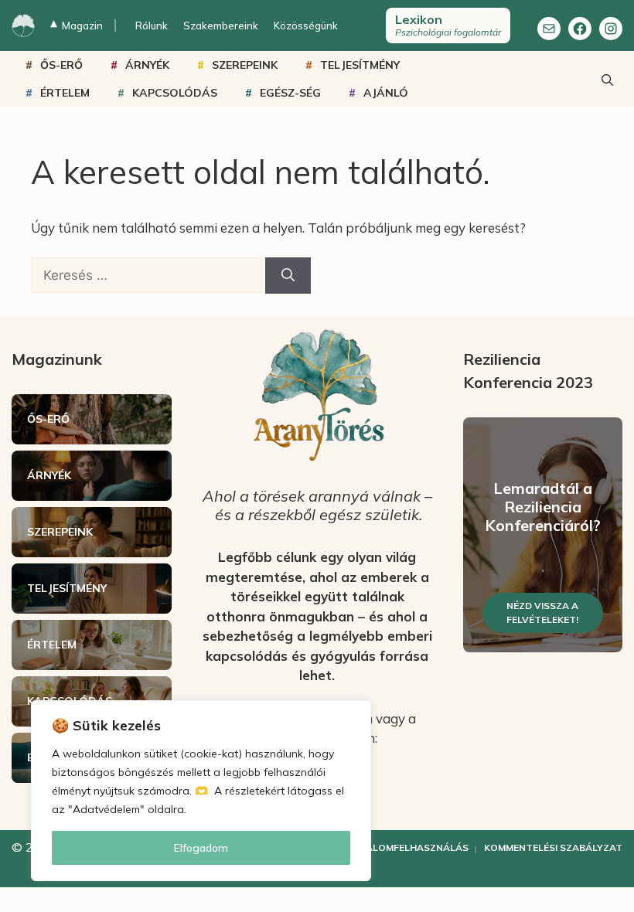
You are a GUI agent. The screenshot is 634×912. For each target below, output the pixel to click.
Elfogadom (201, 848)
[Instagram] (610, 28)
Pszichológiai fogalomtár (448, 25)
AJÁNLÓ (385, 93)
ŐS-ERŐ (61, 65)
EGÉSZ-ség (290, 93)
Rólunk (151, 25)
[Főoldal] (23, 25)
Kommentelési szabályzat (553, 847)
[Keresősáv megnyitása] (606, 79)
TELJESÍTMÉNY (360, 65)
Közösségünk (306, 25)
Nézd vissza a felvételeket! (542, 612)
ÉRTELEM (65, 93)
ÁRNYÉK (147, 65)
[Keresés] (288, 275)
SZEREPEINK (245, 65)
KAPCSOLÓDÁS (174, 93)
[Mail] (549, 28)
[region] (201, 790)
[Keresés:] (148, 275)
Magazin (76, 25)
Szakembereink (220, 25)
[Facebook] (579, 28)
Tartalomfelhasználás (404, 847)
